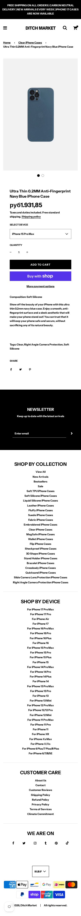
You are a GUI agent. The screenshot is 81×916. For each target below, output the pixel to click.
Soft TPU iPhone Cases (40, 491)
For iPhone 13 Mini (40, 700)
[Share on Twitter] (20, 369)
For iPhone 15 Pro (40, 652)
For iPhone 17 (41, 623)
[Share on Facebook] (11, 369)
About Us (40, 780)
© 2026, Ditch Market (24, 905)
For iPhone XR (40, 734)
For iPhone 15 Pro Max (40, 647)
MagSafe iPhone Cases (40, 534)
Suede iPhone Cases (40, 515)
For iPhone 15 (41, 662)
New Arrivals (40, 476)
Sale (40, 486)
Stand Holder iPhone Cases (40, 558)
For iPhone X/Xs (40, 743)
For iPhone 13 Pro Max (40, 686)
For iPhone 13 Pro (40, 691)
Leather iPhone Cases (40, 505)
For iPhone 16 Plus (40, 638)
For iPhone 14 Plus (40, 676)
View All (41, 471)
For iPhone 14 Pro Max (40, 667)
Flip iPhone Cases (40, 543)
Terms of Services (41, 809)
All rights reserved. (55, 905)
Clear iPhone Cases (30, 42)
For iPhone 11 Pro (40, 724)
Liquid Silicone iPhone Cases (40, 500)
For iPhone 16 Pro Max (40, 628)
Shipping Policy (40, 795)
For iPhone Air (40, 619)
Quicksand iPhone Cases (40, 572)
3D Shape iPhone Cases (40, 553)
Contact (40, 785)
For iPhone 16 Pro (40, 633)
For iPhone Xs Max (40, 739)
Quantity (16, 245)
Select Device (19, 224)
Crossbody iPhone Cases (40, 567)
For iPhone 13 (41, 695)
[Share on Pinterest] (30, 369)
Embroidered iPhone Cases (40, 524)
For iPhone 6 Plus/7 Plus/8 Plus (40, 748)
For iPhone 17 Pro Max (40, 609)
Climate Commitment (40, 814)
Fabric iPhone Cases (40, 519)
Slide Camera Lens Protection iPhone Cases (40, 577)
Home (7, 42)
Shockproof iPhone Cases (40, 548)
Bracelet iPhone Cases (40, 563)
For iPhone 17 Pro (40, 614)
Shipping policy (31, 216)
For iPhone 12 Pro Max (40, 705)
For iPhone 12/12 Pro (40, 710)
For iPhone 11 (40, 729)
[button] (38, 175)
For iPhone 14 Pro (40, 671)
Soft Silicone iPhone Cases (40, 495)
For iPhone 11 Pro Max (40, 719)
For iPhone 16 (41, 643)
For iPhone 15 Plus (40, 657)
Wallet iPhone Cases (40, 539)
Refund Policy (40, 799)
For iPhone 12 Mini (40, 715)
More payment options (40, 286)
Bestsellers (40, 481)
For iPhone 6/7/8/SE (40, 753)
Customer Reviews (40, 790)
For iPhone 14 (41, 681)
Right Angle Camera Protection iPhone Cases (40, 582)
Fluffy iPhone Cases (41, 510)
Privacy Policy (40, 804)
